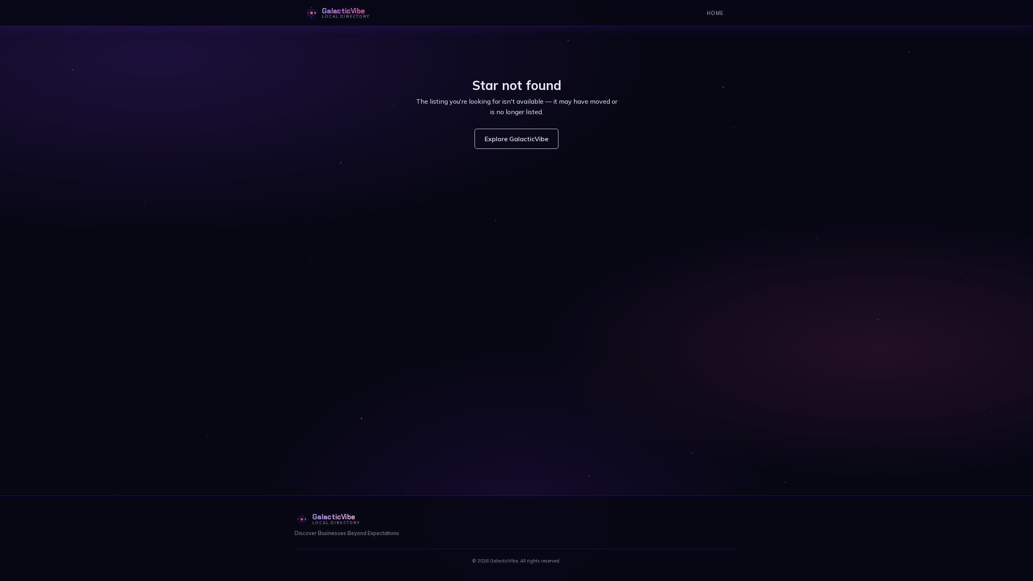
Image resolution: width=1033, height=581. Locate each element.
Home (715, 13)
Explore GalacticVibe (516, 139)
